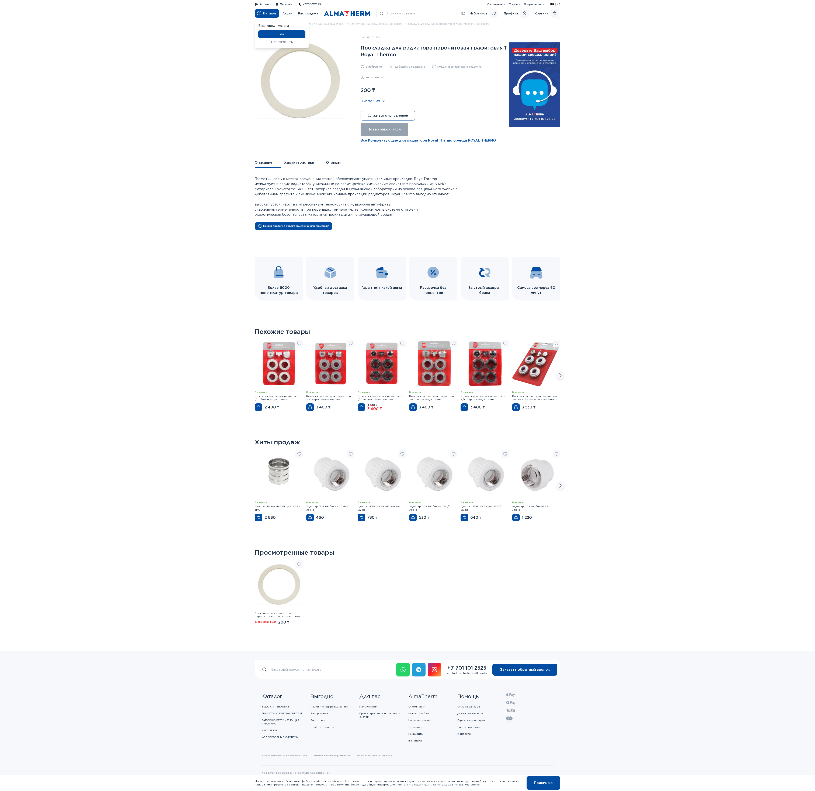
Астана (264, 4)
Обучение (415, 727)
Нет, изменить (282, 42)
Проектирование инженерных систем (380, 715)
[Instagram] (434, 669)
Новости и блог (419, 713)
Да (282, 34)
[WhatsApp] (403, 669)
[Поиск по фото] (463, 13)
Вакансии (415, 740)
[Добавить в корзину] (258, 407)
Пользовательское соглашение (373, 755)
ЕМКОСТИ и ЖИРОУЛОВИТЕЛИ (282, 713)
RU (552, 4)
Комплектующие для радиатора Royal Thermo (375, 24)
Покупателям (532, 4)
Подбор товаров (322, 727)
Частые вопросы (469, 727)
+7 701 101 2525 (466, 668)
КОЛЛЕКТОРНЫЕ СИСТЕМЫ (279, 737)
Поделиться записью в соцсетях (459, 66)
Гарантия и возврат (471, 720)
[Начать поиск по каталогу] (381, 13)
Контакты (464, 733)
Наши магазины (419, 720)
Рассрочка (318, 720)
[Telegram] (419, 669)
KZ (558, 4)
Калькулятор (368, 706)
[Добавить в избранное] (299, 343)
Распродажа (308, 13)
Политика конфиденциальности (331, 755)
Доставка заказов (470, 713)
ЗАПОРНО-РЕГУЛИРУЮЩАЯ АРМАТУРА (280, 722)
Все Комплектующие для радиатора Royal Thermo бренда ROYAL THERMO (428, 140)
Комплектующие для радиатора (323, 24)
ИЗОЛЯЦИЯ (269, 730)
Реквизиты (415, 733)
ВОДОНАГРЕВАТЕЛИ (275, 706)
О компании (495, 4)
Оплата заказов (468, 706)
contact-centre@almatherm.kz (467, 673)
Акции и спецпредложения (329, 706)
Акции (287, 13)
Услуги (513, 4)
